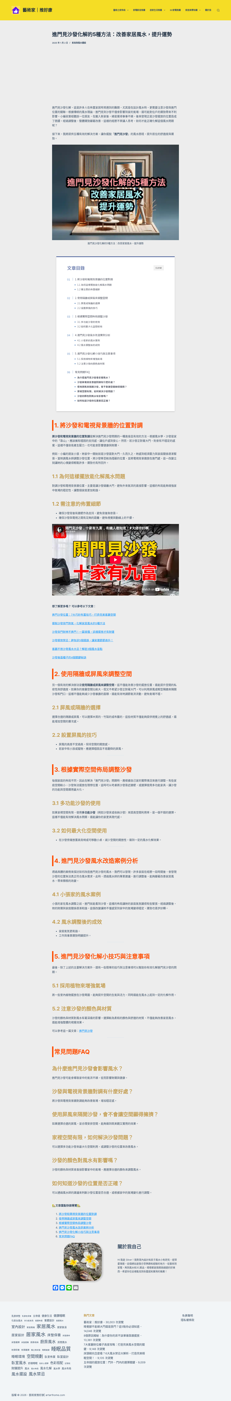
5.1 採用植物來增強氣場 (89, 359)
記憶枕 (67, 1363)
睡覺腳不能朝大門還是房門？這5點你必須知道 (112, 1326)
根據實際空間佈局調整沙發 (75, 1223)
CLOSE (159, 268)
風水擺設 (19, 1374)
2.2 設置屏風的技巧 (87, 308)
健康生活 (47, 1315)
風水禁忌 (37, 1373)
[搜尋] (218, 10)
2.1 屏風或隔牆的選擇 (88, 303)
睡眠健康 (46, 1350)
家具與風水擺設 (79, 43)
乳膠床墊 (15, 1316)
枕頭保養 (15, 1350)
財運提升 (17, 1368)
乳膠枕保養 (26, 1316)
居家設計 (17, 1335)
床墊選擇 (15, 1342)
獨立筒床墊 (35, 1350)
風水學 (56, 1368)
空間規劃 (35, 1356)
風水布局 (66, 1368)
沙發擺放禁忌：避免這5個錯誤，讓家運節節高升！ (82, 640)
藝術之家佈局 (119, 10)
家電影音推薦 (139, 10)
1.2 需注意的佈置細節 (88, 289)
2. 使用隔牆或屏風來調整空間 (91, 298)
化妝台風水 (16, 1320)
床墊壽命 (66, 1336)
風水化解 (46, 1368)
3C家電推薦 (175, 10)
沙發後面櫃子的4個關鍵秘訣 (69, 657)
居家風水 (36, 1334)
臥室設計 (63, 1356)
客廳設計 (49, 1320)
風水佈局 (35, 1369)
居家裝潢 (62, 1327)
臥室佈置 (50, 1356)
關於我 (208, 10)
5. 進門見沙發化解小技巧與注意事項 (95, 353)
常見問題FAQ (82, 372)
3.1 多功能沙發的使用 (88, 322)
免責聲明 (187, 1315)
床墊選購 (25, 1342)
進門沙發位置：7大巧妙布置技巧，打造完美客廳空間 (84, 614)
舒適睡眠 (33, 1363)
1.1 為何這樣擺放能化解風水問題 (94, 284)
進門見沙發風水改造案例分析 (76, 1227)
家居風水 (46, 1326)
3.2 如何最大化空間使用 (89, 326)
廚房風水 (48, 1341)
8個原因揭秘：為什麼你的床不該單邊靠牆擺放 (112, 1335)
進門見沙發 (86, 1031)
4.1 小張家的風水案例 (88, 340)
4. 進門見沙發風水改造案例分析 (92, 335)
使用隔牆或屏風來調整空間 (75, 1218)
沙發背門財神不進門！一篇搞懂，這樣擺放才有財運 (83, 632)
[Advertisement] (115, 75)
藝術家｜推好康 (37, 10)
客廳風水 (60, 1321)
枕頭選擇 (25, 1350)
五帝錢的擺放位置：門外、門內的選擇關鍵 (109, 1362)
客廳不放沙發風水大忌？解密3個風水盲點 (77, 649)
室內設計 (18, 1327)
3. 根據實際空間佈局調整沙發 (91, 316)
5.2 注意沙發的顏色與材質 (91, 363)
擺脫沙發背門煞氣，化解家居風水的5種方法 (78, 623)
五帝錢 (36, 1315)
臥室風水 (18, 1362)
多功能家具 (28, 1321)
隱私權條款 (187, 1320)
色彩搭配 (56, 1363)
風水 (27, 1368)
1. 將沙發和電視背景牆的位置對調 (94, 279)
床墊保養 (54, 1335)
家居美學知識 (191, 10)
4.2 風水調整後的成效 (88, 345)
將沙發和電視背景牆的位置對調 (78, 1214)
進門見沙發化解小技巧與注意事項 (79, 1232)
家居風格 (31, 1327)
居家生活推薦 (156, 10)
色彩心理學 (44, 1363)
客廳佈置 (39, 1321)
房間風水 (62, 1342)
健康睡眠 (59, 1315)
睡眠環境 (18, 1357)
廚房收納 (34, 1342)
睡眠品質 (61, 1349)
